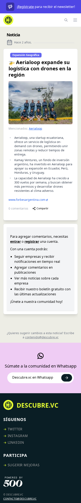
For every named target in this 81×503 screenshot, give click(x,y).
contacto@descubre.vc (20, 498)
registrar (32, 241)
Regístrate (26, 6)
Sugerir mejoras (24, 465)
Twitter (15, 429)
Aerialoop (35, 128)
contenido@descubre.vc (42, 337)
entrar (15, 241)
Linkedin (16, 442)
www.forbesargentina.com (27, 200)
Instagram (18, 435)
